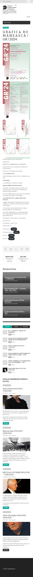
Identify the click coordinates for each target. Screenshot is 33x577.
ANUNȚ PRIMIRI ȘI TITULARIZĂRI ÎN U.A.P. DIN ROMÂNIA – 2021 (19, 361)
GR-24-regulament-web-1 (8, 232)
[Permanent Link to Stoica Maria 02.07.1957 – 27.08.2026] (16, 402)
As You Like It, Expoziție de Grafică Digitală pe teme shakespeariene (18, 338)
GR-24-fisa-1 (5, 235)
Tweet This (11, 249)
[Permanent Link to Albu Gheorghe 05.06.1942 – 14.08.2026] (16, 529)
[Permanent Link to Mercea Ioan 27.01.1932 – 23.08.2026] (16, 444)
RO (29, 16)
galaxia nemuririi (6, 385)
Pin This (22, 249)
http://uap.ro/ (13, 212)
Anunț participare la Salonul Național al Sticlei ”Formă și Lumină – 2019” (19, 354)
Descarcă (14, 229)
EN (27, 16)
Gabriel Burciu (11, 569)
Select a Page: (28, 1)
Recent (16, 326)
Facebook (25, 326)
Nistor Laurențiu (12, 393)
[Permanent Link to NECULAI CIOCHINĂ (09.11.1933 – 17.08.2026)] (16, 486)
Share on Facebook (5, 249)
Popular (7, 326)
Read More (6, 423)
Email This (27, 249)
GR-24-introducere (6, 229)
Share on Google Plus (16, 249)
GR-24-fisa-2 (5, 238)
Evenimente (5, 27)
